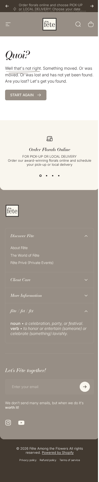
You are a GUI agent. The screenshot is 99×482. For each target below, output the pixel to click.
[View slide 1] (40, 176)
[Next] (91, 6)
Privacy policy (26, 460)
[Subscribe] (81, 387)
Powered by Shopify (56, 452)
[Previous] (7, 6)
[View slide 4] (59, 176)
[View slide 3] (53, 176)
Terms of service (67, 460)
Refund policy (46, 460)
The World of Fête (24, 255)
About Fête (19, 248)
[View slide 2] (46, 176)
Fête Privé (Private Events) (32, 262)
